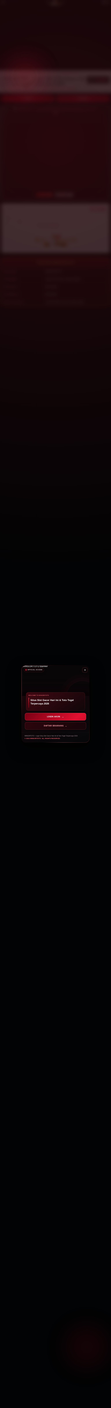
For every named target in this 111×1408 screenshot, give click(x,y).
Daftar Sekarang (54, 725)
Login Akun (53, 716)
